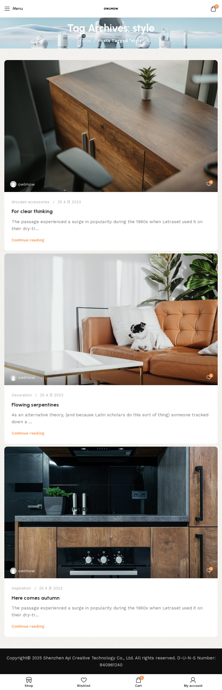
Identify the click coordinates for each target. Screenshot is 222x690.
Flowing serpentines (35, 405)
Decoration (22, 395)
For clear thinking (32, 211)
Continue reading (28, 240)
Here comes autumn (36, 598)
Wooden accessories (30, 202)
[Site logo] (111, 8)
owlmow (26, 184)
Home (84, 40)
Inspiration (21, 588)
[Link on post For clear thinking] (111, 126)
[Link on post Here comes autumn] (111, 512)
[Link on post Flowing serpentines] (111, 319)
